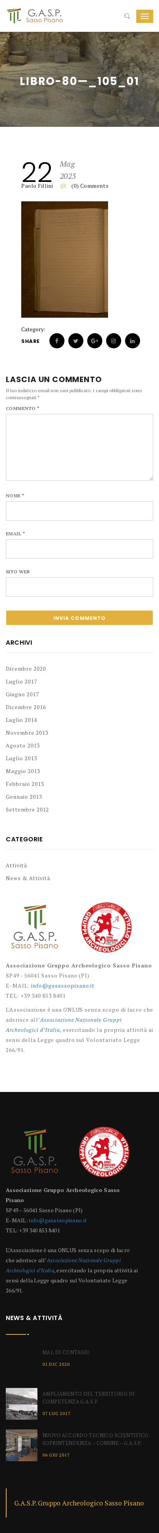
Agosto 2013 (23, 745)
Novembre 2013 (27, 732)
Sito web (18, 571)
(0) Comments (89, 185)
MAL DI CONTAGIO (66, 1352)
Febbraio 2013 (25, 783)
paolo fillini (37, 185)
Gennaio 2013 (24, 796)
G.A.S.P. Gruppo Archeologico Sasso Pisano (79, 1502)
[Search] (127, 16)
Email (15, 533)
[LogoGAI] (106, 930)
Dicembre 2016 (26, 707)
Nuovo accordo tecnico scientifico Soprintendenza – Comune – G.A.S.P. (95, 1439)
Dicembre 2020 (26, 668)
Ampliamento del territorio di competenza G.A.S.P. (88, 1397)
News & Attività (28, 878)
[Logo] (35, 930)
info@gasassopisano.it (63, 985)
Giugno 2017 (22, 694)
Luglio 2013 (21, 758)
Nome (15, 495)
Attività (16, 865)
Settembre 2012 (27, 809)
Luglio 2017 (21, 681)
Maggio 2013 (23, 771)
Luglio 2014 (21, 719)
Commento (23, 408)
